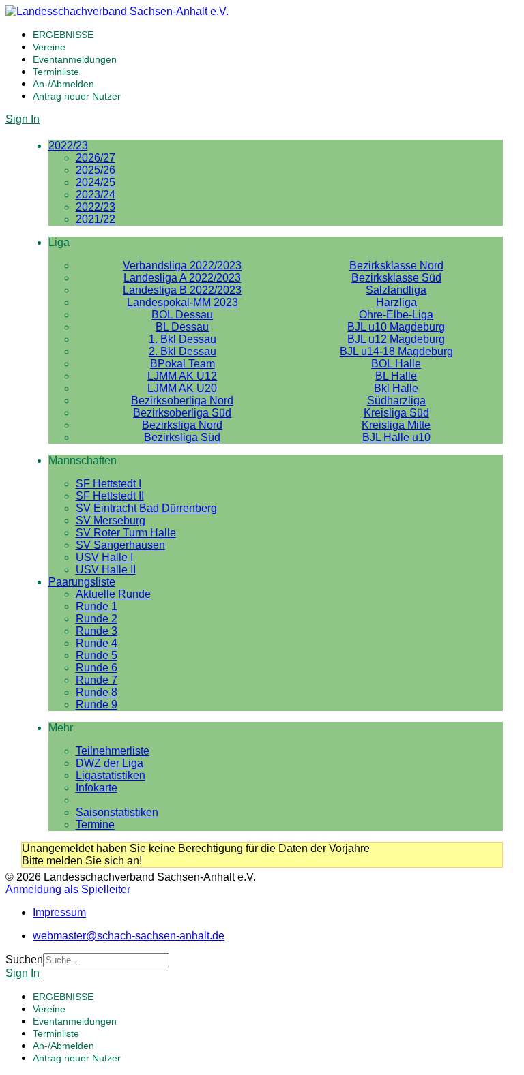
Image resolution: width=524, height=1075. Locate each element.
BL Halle (396, 376)
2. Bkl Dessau (182, 351)
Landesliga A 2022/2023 (182, 278)
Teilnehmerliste (112, 751)
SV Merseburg (110, 520)
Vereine (49, 47)
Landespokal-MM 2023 (182, 302)
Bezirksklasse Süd (396, 278)
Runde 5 (96, 655)
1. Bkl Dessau (182, 339)
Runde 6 (96, 667)
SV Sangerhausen (120, 545)
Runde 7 (96, 680)
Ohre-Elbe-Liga (396, 314)
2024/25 (95, 182)
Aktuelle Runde (113, 594)
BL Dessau (182, 327)
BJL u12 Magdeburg (396, 339)
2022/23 (68, 145)
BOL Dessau (182, 314)
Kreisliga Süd (396, 413)
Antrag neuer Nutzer (77, 96)
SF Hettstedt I (108, 483)
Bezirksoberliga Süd (182, 413)
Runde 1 (96, 606)
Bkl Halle (396, 388)
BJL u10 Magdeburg (396, 327)
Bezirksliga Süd (182, 437)
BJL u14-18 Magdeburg (396, 351)
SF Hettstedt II (110, 496)
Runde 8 (96, 692)
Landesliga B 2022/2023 (182, 290)
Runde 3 (96, 631)
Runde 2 (96, 618)
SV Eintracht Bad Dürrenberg (146, 508)
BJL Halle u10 (396, 437)
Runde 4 (96, 643)
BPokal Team (182, 363)
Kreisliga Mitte (396, 425)
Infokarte (96, 787)
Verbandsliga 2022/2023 (182, 265)
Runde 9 (96, 704)
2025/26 (95, 170)
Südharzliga (396, 400)
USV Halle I (104, 557)
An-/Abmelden (63, 83)
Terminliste (56, 71)
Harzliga (396, 302)
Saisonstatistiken (117, 812)
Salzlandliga (396, 290)
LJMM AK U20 (182, 388)
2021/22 (95, 219)
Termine (95, 824)
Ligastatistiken (110, 775)
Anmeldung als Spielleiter (67, 889)
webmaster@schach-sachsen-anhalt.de (128, 935)
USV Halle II (106, 569)
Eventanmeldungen (75, 59)
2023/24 (95, 194)
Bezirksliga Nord (182, 425)
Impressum (59, 912)
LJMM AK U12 (182, 376)
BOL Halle (396, 363)
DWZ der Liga (109, 763)
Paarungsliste (81, 582)
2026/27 (95, 158)
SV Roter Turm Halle (126, 533)
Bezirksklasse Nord (396, 265)
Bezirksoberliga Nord (182, 400)
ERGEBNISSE (63, 34)
